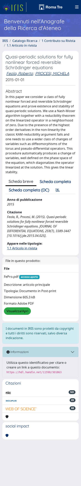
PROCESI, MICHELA (52, 73)
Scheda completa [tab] (55, 181)
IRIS (5, 41)
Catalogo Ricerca (24, 41)
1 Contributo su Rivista (58, 41)
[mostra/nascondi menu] (77, 7)
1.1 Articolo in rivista (22, 45)
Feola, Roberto (19, 73)
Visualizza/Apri (17, 311)
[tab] (57, 190)
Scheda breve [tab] (21, 181)
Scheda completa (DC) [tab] (29, 189)
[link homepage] (14, 7)
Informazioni (19, 352)
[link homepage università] (51, 7)
